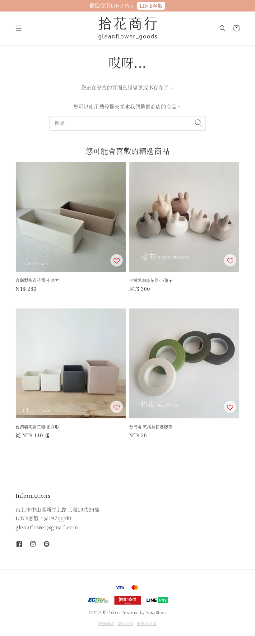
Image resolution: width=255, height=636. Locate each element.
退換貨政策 (147, 623)
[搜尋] (198, 123)
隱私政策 (125, 623)
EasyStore (156, 612)
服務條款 (106, 623)
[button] (19, 28)
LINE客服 (151, 5)
